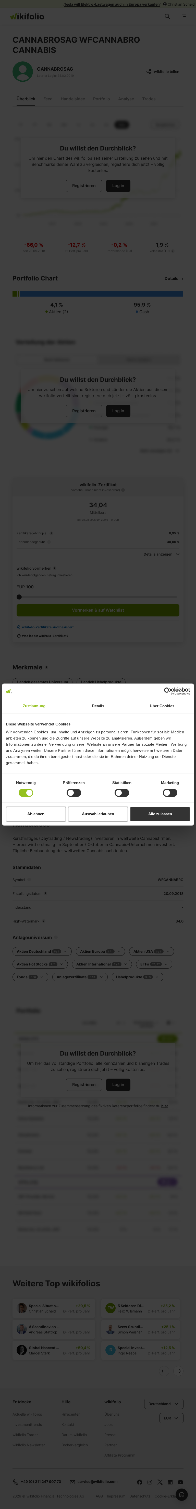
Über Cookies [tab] (162, 706)
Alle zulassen (160, 814)
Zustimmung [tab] (34, 706)
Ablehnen (35, 814)
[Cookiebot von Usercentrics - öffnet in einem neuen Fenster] (167, 691)
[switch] (74, 793)
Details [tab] (98, 706)
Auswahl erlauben (98, 814)
